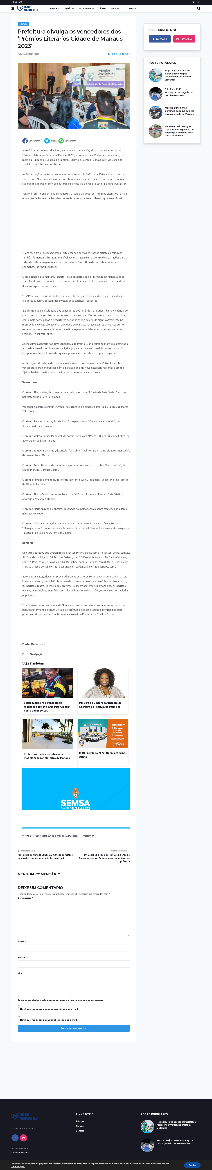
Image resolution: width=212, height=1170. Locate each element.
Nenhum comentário (120, 54)
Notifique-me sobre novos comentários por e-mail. (49, 1009)
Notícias (69, 8)
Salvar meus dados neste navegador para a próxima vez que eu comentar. (60, 1000)
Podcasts (116, 8)
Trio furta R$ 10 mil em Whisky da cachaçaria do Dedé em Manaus (179, 92)
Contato (131, 8)
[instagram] (23, 1137)
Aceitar (192, 1165)
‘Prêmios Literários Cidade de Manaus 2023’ (56, 836)
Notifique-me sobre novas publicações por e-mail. (48, 1020)
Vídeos (102, 8)
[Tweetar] (50, 141)
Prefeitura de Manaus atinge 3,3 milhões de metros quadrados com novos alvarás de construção (45, 856)
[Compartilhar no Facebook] (31, 141)
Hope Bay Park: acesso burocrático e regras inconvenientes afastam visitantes (178, 75)
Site (20, 973)
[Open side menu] (12, 8)
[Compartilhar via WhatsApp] (67, 141)
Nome (22, 941)
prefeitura (88, 836)
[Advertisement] (76, 227)
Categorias (85, 8)
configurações (18, 1166)
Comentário (25, 898)
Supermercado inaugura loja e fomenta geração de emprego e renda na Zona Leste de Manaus (179, 131)
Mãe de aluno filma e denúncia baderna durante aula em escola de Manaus (179, 110)
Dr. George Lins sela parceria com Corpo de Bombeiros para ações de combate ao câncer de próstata (104, 858)
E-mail (22, 957)
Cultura (23, 24)
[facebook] (15, 1137)
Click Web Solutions (20, 1152)
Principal (55, 8)
